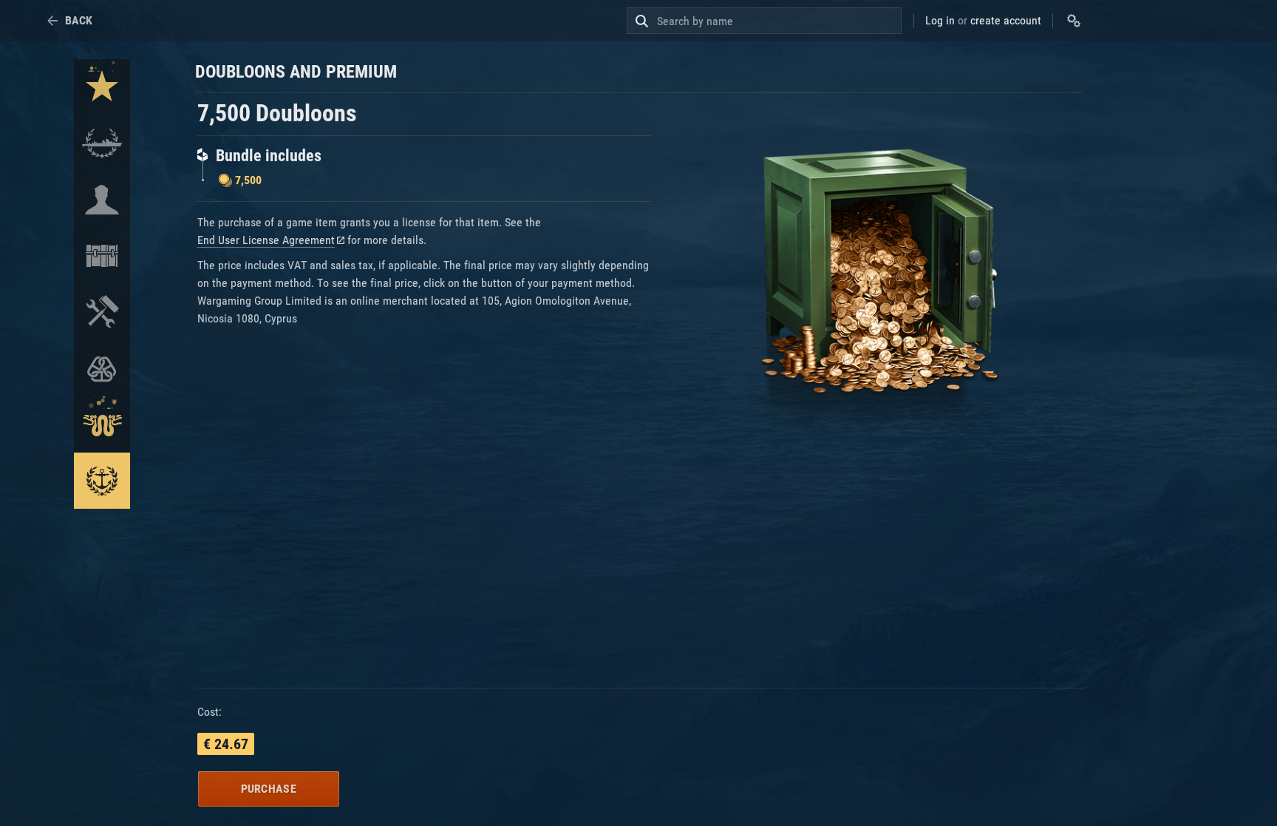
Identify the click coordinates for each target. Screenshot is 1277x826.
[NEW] (102, 87)
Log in (940, 20)
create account (1005, 20)
